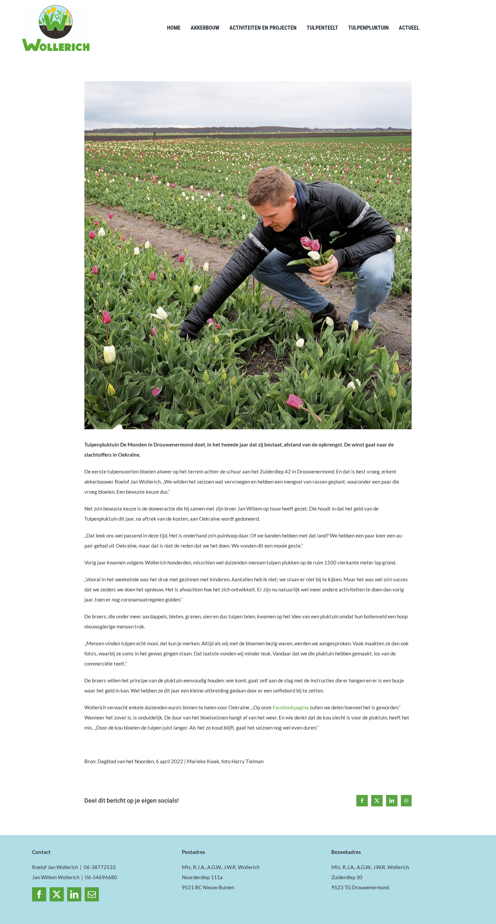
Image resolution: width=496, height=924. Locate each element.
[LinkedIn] (74, 894)
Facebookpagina (291, 707)
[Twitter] (57, 894)
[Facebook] (39, 894)
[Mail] (92, 894)
